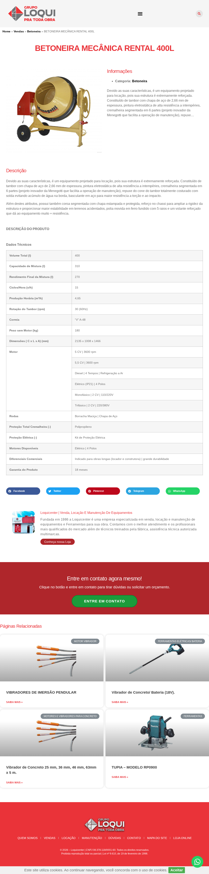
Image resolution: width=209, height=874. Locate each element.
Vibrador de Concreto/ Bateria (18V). (143, 692)
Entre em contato (104, 601)
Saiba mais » (14, 702)
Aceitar (176, 870)
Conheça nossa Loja (57, 541)
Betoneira (34, 31)
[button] (140, 14)
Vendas (19, 31)
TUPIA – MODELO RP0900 (134, 767)
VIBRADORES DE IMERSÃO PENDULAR (41, 692)
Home (6, 31)
